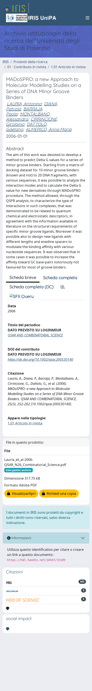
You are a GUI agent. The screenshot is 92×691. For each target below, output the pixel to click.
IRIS (6, 61)
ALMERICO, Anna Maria (48, 129)
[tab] (63, 286)
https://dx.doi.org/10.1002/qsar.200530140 (40, 359)
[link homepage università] (31, 18)
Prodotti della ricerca (30, 61)
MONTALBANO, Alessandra (28, 116)
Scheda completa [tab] (60, 277)
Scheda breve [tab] (22, 277)
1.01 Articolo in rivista (68, 67)
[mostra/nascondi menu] (87, 18)
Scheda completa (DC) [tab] (31, 286)
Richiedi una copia (60, 493)
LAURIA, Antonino (24, 103)
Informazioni (20, 538)
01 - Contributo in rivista (26, 67)
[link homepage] (16, 8)
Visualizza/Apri (23, 493)
